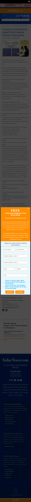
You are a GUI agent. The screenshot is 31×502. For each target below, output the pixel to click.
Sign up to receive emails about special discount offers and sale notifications (15, 282)
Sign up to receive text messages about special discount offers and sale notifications (15, 287)
